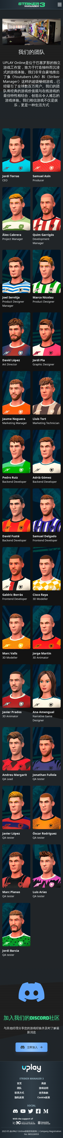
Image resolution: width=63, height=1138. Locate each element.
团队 (19, 1088)
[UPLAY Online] (31, 1068)
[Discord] (15, 1111)
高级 (43, 1083)
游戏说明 (43, 1088)
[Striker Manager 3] (31, 4)
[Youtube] (23, 1111)
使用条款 (43, 1092)
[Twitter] (30, 1111)
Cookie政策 (43, 1097)
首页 (19, 1083)
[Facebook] (38, 1111)
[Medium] (45, 1111)
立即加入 (32, 1047)
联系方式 (19, 1092)
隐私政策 (19, 1097)
